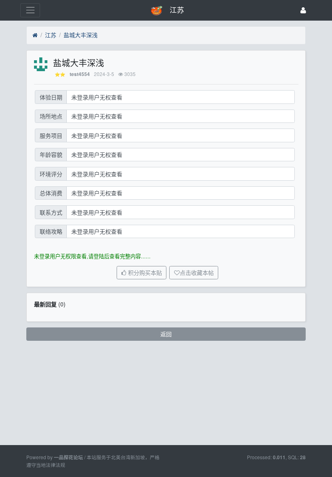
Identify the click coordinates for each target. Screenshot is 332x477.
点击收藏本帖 (197, 273)
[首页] (35, 35)
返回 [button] (166, 334)
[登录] (303, 10)
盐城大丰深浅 (81, 35)
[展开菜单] (30, 10)
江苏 (50, 35)
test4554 (80, 74)
